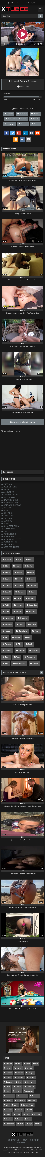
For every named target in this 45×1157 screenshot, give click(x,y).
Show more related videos (22, 422)
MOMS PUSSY (9, 537)
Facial (18, 598)
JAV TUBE (7, 521)
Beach (18, 566)
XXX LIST (7, 531)
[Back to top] (38, 1150)
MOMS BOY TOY (10, 542)
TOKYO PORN (9, 529)
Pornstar (8, 644)
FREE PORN (8, 544)
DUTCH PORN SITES (12, 539)
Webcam (35, 663)
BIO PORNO (8, 508)
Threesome (31, 657)
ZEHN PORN (8, 516)
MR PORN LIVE (9, 497)
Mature (37, 631)
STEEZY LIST (9, 523)
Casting (7, 579)
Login (26, 3)
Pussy (18, 1114)
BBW (6, 566)
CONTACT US (13, 1140)
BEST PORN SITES (11, 547)
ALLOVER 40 (8, 492)
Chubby (31, 579)
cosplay (20, 1073)
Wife (38, 1123)
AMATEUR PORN (10, 495)
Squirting (21, 650)
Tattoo (7, 657)
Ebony (7, 598)
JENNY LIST (8, 510)
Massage (8, 631)
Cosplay (20, 585)
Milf (6, 637)
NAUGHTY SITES (10, 500)
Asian (30, 559)
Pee (28, 637)
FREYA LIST (8, 489)
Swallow (8, 1119)
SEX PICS (7, 513)
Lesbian (33, 624)
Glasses (18, 1086)
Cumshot (21, 592)
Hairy (7, 611)
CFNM (19, 579)
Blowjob (35, 119)
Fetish (7, 605)
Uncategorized (20, 663)
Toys (6, 663)
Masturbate (21, 1100)
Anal (19, 559)
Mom (15, 1105)
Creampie (33, 585)
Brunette (9, 1073)
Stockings (35, 650)
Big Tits (29, 566)
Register (33, 3)
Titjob (21, 1123)
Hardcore (24, 124)
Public (30, 644)
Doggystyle (10, 124)
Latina (21, 624)
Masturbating (23, 631)
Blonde (7, 572)
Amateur (8, 559)
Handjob (19, 611)
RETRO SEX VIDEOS (12, 505)
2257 (25, 1140)
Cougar (30, 1073)
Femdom (31, 598)
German (10, 114)
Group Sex (33, 605)
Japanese (8, 624)
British (31, 572)
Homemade (9, 618)
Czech (33, 592)
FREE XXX (7, 484)
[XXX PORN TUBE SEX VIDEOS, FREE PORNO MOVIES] (18, 9)
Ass (36, 1063)
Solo (26, 1114)
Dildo (19, 1082)
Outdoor (36, 114)
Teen (18, 657)
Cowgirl (8, 1077)
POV (19, 644)
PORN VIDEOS (9, 534)
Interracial (23, 114)
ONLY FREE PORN (11, 526)
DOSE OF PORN (10, 487)
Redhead (8, 650)
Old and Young (28, 1105)
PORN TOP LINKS (10, 503)
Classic (7, 585)
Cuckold (8, 592)
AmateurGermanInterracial (17, 119)
